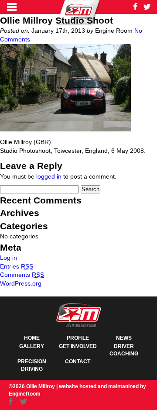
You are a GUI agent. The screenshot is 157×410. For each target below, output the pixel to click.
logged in (48, 176)
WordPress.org (20, 283)
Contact (77, 361)
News (124, 338)
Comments (22, 274)
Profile (78, 338)
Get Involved (78, 346)
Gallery (31, 346)
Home (32, 338)
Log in (8, 257)
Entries (16, 266)
